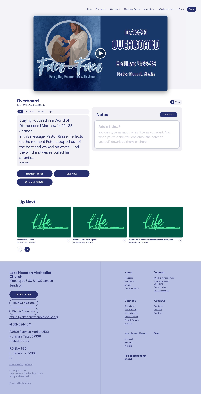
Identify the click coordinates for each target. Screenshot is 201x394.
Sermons (128, 342)
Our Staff (158, 309)
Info (20, 111)
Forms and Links (132, 288)
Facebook (129, 339)
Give (156, 333)
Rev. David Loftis (22, 242)
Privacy (28, 364)
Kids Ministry (130, 306)
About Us (159, 300)
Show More (24, 162)
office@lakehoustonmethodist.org (33, 317)
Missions (128, 323)
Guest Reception (161, 291)
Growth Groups (132, 320)
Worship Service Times (164, 278)
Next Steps (129, 281)
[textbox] (137, 134)
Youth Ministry (131, 309)
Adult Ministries (131, 313)
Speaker (41, 111)
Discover (159, 272)
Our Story (158, 313)
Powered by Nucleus (20, 383)
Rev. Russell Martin (37, 105)
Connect (130, 300)
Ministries (129, 278)
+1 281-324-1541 (20, 324)
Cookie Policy (16, 364)
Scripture (30, 111)
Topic (50, 111)
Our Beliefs (158, 306)
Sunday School (131, 316)
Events (128, 285)
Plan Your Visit (160, 287)
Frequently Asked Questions (161, 282)
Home (128, 272)
